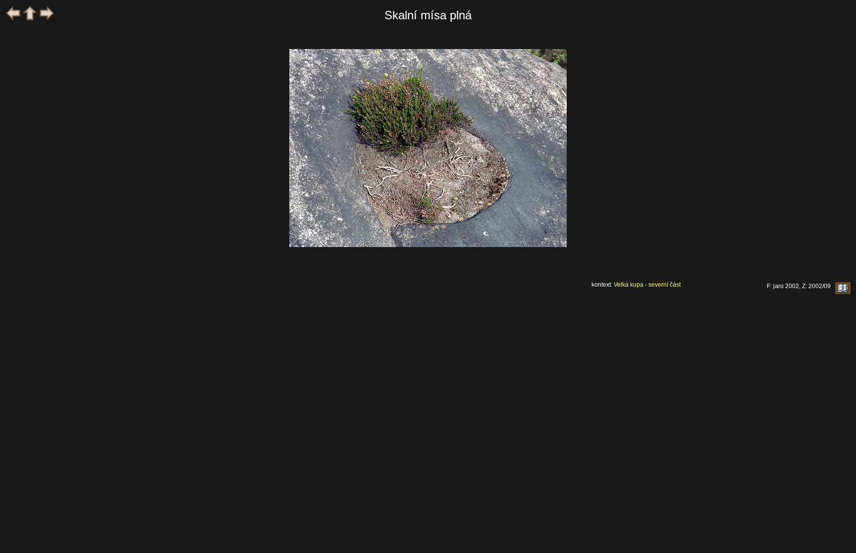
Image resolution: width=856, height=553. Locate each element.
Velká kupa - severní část (647, 284)
